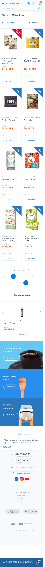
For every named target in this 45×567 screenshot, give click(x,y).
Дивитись (11, 358)
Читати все (7, 446)
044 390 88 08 (22, 454)
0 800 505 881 (23, 460)
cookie (32, 562)
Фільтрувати (11, 22)
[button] (3, 312)
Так (39, 562)
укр (33, 3)
